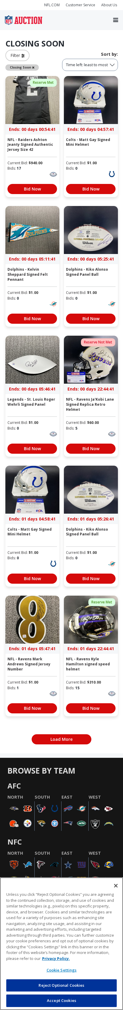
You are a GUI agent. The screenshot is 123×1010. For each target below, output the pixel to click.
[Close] (115, 885)
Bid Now (32, 189)
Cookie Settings (62, 970)
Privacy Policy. (56, 958)
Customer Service (80, 4)
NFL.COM (52, 4)
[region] (61, 943)
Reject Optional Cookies (61, 985)
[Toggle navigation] (116, 20)
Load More (61, 739)
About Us (109, 4)
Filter (15, 55)
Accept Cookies (61, 1000)
